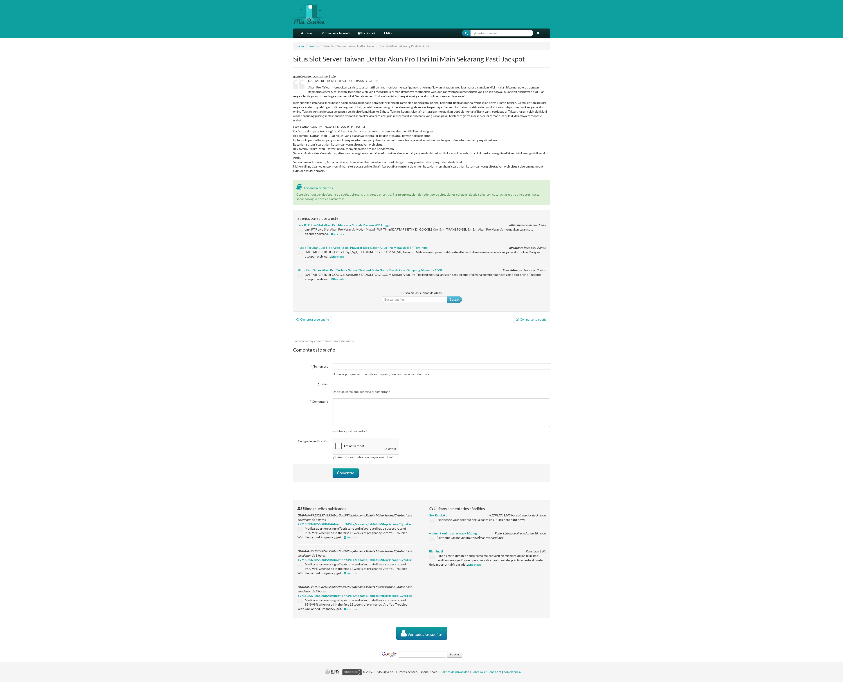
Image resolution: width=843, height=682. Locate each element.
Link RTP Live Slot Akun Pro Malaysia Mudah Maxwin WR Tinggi (343, 225)
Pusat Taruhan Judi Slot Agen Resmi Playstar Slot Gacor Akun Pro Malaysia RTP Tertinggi (362, 247)
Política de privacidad (454, 672)
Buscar (454, 299)
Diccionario (368, 33)
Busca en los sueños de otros (422, 293)
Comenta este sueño (314, 319)
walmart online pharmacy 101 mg (453, 533)
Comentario (319, 401)
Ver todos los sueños (425, 634)
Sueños (313, 46)
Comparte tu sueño (337, 33)
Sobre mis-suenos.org (486, 672)
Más (389, 33)
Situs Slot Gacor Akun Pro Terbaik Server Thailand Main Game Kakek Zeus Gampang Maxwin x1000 (369, 270)
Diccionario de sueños (317, 188)
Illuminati (436, 551)
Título (323, 384)
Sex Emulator (439, 515)
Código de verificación (313, 441)
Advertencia (512, 672)
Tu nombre (319, 366)
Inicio (308, 33)
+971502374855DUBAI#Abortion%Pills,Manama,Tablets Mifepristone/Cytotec (354, 524)
